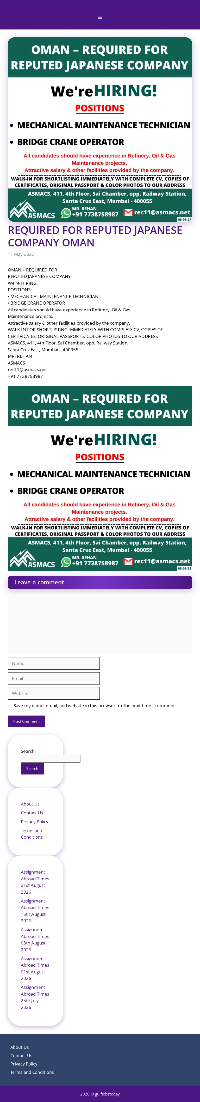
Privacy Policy (34, 822)
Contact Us (32, 813)
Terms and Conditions (32, 1072)
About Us (30, 804)
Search (28, 751)
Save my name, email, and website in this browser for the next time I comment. (95, 706)
